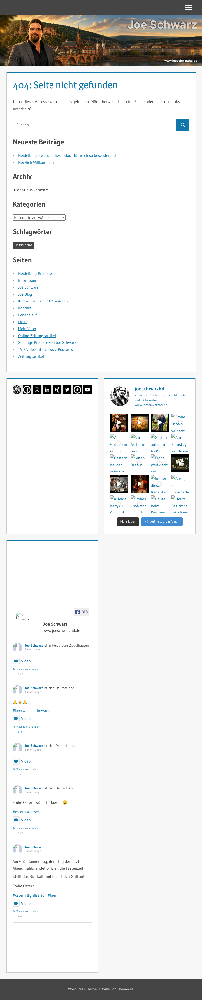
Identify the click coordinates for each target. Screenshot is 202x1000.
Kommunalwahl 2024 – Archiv (43, 301)
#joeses (33, 811)
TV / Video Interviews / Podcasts (45, 349)
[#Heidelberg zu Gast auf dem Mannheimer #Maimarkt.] (119, 504)
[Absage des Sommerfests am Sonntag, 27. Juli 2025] (180, 484)
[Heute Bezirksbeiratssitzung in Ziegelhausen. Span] (180, 504)
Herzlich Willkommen (36, 162)
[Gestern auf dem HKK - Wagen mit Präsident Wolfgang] (160, 443)
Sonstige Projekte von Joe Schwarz (47, 342)
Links (22, 321)
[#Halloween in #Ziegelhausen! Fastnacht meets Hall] (140, 484)
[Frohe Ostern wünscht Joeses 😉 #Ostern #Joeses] (180, 423)
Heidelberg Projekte (35, 273)
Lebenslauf (27, 314)
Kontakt (25, 307)
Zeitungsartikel (31, 356)
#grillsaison (37, 895)
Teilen (19, 674)
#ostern (19, 811)
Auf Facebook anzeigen (26, 669)
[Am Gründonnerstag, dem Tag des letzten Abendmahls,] (119, 443)
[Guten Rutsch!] (140, 463)
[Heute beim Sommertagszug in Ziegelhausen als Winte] (160, 504)
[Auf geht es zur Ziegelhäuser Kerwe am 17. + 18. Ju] (119, 423)
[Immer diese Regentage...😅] (160, 484)
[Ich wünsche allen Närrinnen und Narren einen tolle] (180, 463)
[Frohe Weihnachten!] (160, 463)
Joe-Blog (25, 294)
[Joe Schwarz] (27, 616)
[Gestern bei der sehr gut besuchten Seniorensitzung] (119, 463)
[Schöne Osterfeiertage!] (160, 423)
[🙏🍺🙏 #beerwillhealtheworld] (140, 423)
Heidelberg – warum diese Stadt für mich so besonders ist (67, 155)
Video (26, 661)
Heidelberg (23, 245)
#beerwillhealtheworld (31, 710)
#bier (52, 895)
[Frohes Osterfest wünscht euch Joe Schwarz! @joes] (140, 504)
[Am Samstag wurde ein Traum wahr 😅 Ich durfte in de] (180, 443)
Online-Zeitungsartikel (37, 335)
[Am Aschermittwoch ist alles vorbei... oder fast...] (140, 443)
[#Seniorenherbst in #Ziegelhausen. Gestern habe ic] (119, 484)
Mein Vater (27, 328)
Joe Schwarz (28, 287)
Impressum (27, 280)
